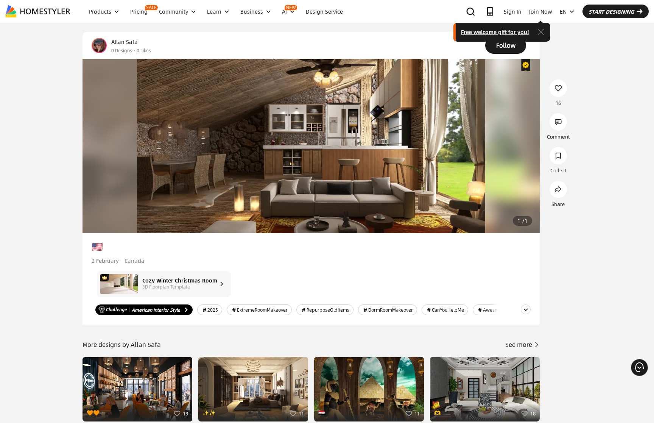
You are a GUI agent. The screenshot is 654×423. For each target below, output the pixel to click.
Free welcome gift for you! (495, 32)
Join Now (540, 11)
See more (519, 344)
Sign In (513, 11)
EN (563, 11)
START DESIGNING (611, 11)
